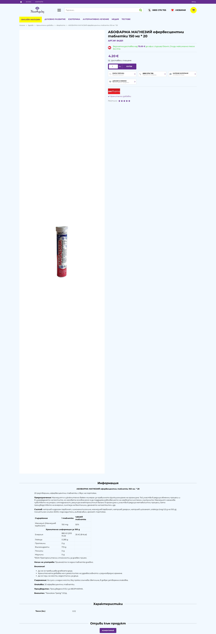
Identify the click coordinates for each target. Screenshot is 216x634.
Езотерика (74, 19)
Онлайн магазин (30, 19)
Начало (22, 25)
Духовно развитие (55, 19)
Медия (115, 19)
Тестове (126, 19)
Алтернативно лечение (96, 19)
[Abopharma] (114, 91)
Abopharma (60, 25)
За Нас (28, 2)
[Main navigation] (59, 10)
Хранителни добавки (45, 25)
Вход (194, 2)
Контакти (39, 2)
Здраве (31, 25)
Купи (129, 66)
